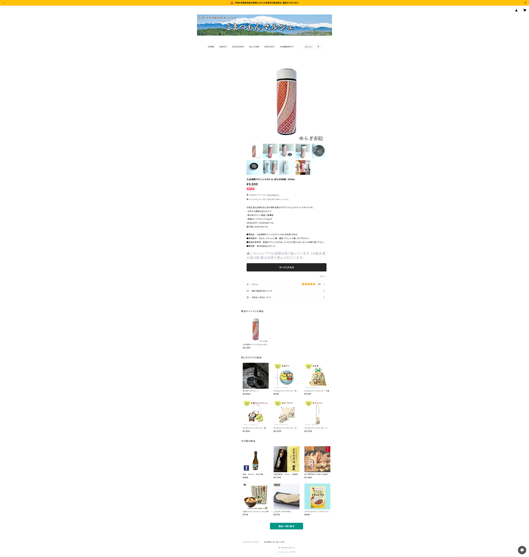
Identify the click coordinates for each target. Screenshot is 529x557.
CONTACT (269, 47)
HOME (211, 47)
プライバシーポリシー (251, 542)
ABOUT (223, 47)
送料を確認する (273, 195)
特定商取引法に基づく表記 (274, 542)
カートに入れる (286, 267)
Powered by (283, 552)
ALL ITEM (254, 47)
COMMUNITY (287, 47)
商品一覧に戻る (287, 526)
